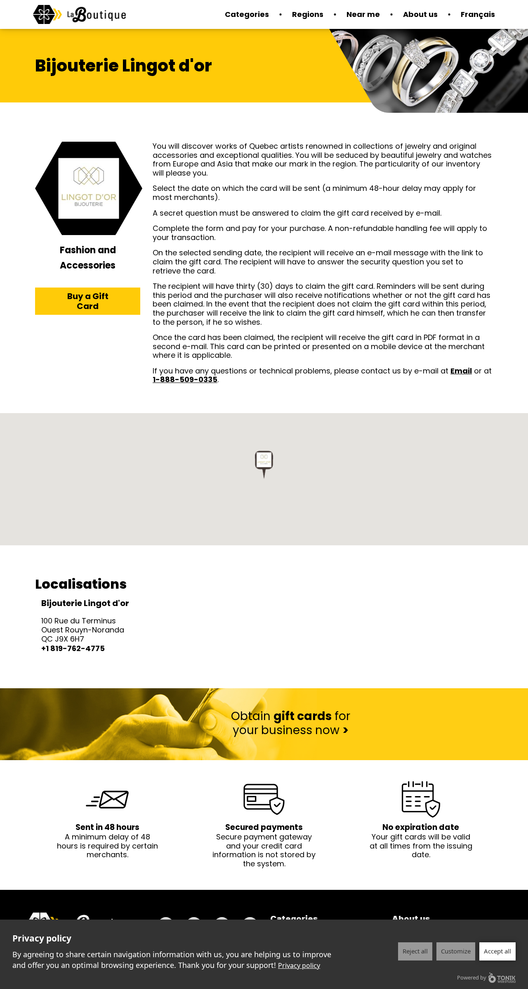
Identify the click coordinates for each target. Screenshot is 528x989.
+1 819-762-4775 (73, 648)
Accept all (497, 951)
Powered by (471, 977)
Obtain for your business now (290, 723)
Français (478, 14)
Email (461, 371)
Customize (456, 951)
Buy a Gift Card (87, 301)
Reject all (415, 951)
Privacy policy (299, 965)
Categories (294, 919)
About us (420, 14)
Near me (363, 14)
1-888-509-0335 (185, 379)
